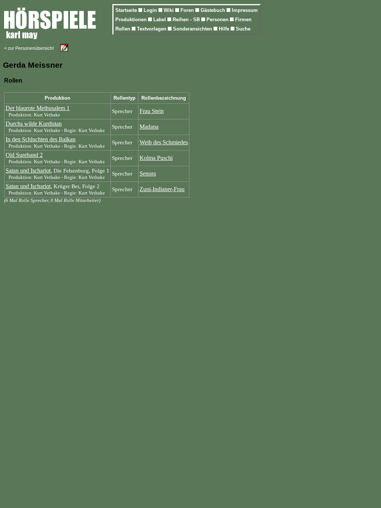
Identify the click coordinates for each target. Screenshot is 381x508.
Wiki (169, 10)
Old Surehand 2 (24, 155)
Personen (218, 19)
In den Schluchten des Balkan (41, 139)
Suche (243, 29)
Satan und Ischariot (28, 170)
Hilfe (225, 29)
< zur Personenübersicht (29, 48)
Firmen (243, 19)
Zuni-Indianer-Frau (162, 189)
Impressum (245, 10)
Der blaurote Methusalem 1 (38, 108)
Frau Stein (152, 111)
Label (160, 19)
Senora (148, 173)
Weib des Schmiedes (164, 142)
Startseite (126, 10)
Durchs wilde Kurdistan (34, 123)
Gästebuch (214, 10)
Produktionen (131, 19)
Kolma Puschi (156, 158)
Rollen (123, 29)
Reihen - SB (187, 19)
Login (151, 10)
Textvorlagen (152, 29)
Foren (187, 10)
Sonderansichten (193, 29)
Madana (149, 126)
